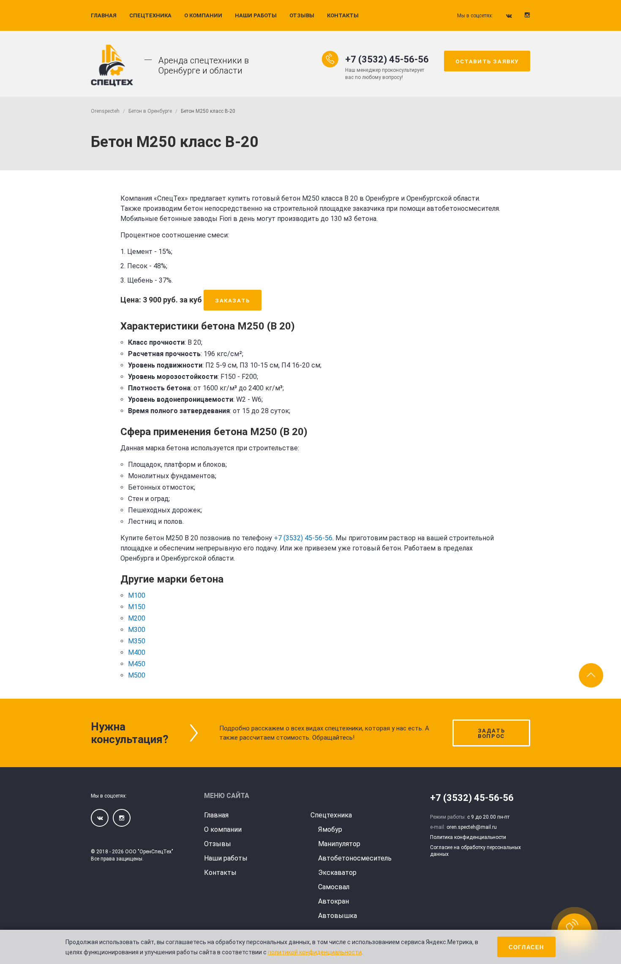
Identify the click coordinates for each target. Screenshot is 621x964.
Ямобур (330, 829)
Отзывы (301, 15)
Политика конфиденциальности (468, 837)
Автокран (333, 901)
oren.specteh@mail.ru (472, 827)
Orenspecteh (105, 111)
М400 (136, 652)
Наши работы (256, 15)
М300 (136, 630)
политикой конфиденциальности (315, 952)
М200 (136, 618)
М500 (136, 675)
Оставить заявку (487, 61)
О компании (203, 15)
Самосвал (333, 887)
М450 (136, 664)
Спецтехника (150, 15)
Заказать (232, 300)
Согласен (526, 947)
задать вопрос (491, 733)
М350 (136, 641)
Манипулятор (339, 844)
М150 (136, 607)
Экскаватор (337, 873)
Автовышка (337, 916)
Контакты (343, 15)
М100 (136, 595)
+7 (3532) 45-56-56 (387, 59)
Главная (104, 15)
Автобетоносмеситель (355, 858)
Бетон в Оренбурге (150, 111)
